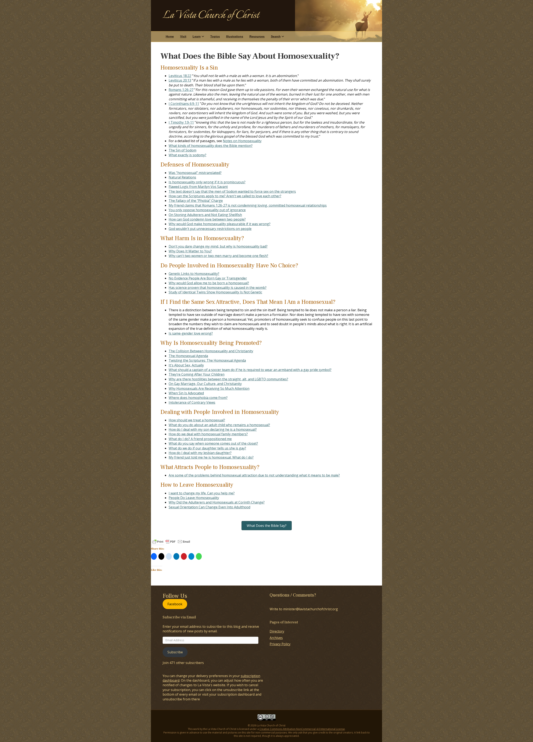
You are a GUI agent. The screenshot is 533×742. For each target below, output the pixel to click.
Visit (183, 36)
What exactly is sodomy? (187, 155)
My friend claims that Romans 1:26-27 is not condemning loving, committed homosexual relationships (248, 205)
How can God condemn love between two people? (207, 219)
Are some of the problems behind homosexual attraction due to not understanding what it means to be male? (254, 475)
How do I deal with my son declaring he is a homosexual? (213, 429)
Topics (215, 36)
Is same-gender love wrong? (191, 333)
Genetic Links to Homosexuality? (194, 273)
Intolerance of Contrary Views (192, 402)
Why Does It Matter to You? (190, 251)
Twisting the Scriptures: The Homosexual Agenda (207, 360)
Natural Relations (182, 177)
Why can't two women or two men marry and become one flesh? (218, 255)
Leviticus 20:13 (180, 80)
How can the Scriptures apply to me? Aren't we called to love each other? (225, 196)
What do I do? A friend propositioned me (200, 439)
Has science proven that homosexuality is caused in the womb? (217, 287)
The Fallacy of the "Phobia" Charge (196, 200)
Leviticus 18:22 (180, 75)
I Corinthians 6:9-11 (184, 103)
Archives (276, 637)
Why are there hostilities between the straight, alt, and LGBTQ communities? (228, 379)
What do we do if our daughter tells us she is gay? (207, 448)
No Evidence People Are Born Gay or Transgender (208, 278)
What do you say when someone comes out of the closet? (213, 443)
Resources (257, 36)
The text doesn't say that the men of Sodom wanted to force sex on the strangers (232, 191)
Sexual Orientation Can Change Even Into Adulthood (209, 507)
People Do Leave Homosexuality (194, 497)
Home (170, 36)
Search (276, 36)
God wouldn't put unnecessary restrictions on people (210, 228)
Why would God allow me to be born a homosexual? (209, 283)
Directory (277, 631)
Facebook (174, 604)
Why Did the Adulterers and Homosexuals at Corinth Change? (217, 502)
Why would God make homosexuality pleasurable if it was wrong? (219, 224)
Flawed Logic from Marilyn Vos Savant (198, 186)
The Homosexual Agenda (188, 356)
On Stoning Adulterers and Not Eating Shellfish (205, 214)
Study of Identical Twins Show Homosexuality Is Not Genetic (215, 292)
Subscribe (175, 652)
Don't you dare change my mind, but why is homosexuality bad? (218, 246)
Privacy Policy (280, 644)
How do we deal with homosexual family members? (208, 434)
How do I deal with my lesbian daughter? (200, 452)
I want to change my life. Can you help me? (202, 493)
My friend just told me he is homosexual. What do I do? (211, 457)
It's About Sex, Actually (186, 365)
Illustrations (234, 36)
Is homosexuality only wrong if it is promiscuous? (207, 182)
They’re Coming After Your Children (196, 374)
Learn (197, 36)
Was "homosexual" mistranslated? (195, 172)
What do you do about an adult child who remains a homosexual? (219, 425)
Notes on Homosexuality (242, 141)
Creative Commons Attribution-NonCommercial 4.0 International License (302, 729)
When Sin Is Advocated (186, 393)
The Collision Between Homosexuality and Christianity (211, 351)
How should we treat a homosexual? (197, 420)
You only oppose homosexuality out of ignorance (207, 210)
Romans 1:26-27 (181, 89)
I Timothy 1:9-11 (181, 122)
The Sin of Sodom (182, 150)
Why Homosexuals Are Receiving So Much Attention (209, 388)
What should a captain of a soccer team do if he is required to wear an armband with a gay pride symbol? (250, 369)
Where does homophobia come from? (198, 397)
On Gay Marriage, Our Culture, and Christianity (205, 383)
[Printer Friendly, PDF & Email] (171, 542)
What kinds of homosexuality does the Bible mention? (211, 145)
